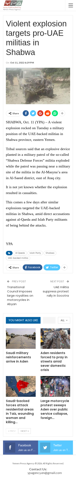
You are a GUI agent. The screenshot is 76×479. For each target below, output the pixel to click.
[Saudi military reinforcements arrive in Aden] (21, 338)
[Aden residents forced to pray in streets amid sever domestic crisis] (55, 338)
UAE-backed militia (18, 258)
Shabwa (50, 253)
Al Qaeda (20, 253)
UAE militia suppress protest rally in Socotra (56, 291)
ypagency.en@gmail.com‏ (45, 473)
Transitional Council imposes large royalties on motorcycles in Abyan (20, 295)
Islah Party (35, 253)
